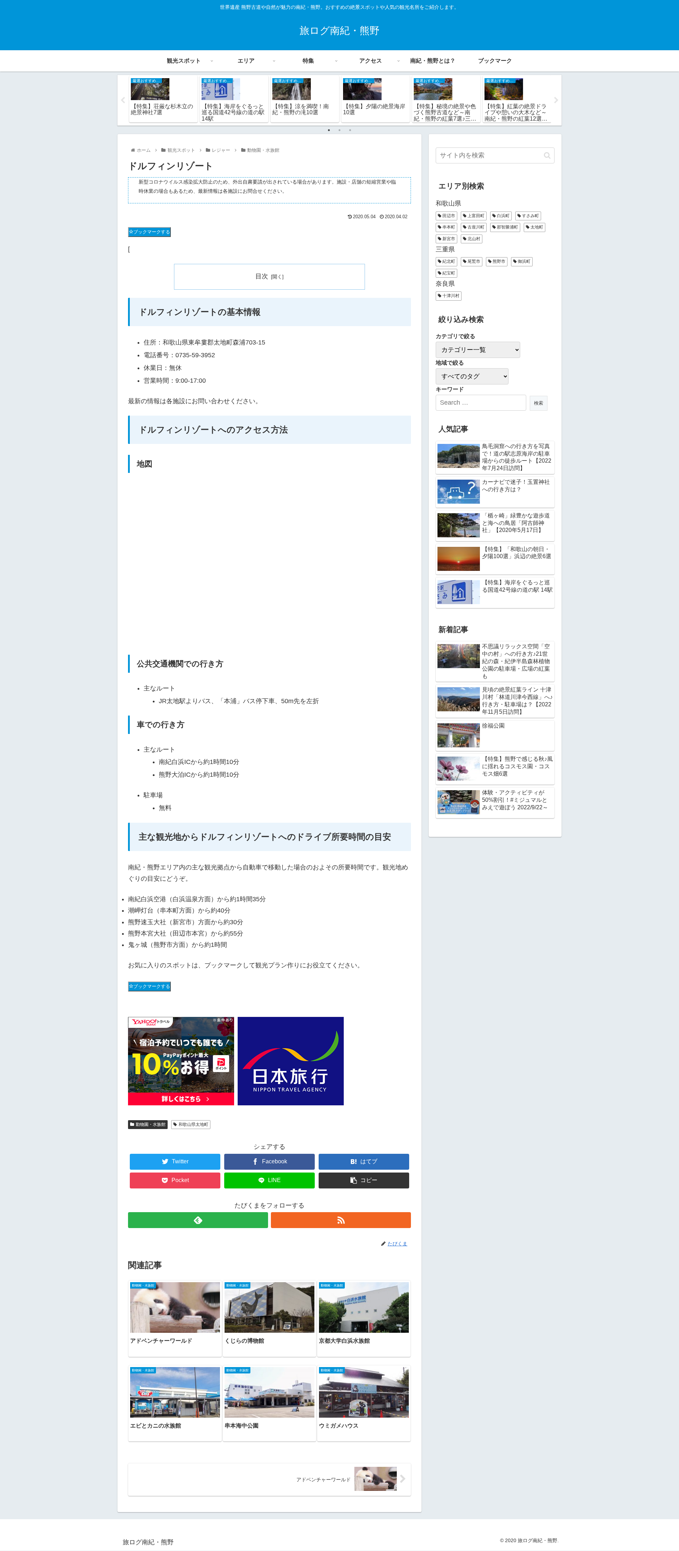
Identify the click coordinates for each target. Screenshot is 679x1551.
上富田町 (475, 215)
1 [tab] (328, 130)
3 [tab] (350, 130)
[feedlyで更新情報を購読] (198, 1220)
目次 (261, 276)
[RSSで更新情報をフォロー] (341, 1220)
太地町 (536, 227)
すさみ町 (530, 215)
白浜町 (503, 215)
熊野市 (498, 261)
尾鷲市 (473, 261)
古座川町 (475, 227)
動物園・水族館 (151, 1124)
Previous (122, 100)
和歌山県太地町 (193, 1124)
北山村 (473, 238)
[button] (547, 155)
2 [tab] (339, 130)
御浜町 (523, 261)
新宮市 (448, 238)
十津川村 (450, 295)
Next (556, 100)
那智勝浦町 (507, 227)
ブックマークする (151, 232)
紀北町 (448, 261)
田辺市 (448, 215)
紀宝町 (448, 273)
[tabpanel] (163, 99)
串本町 (448, 227)
